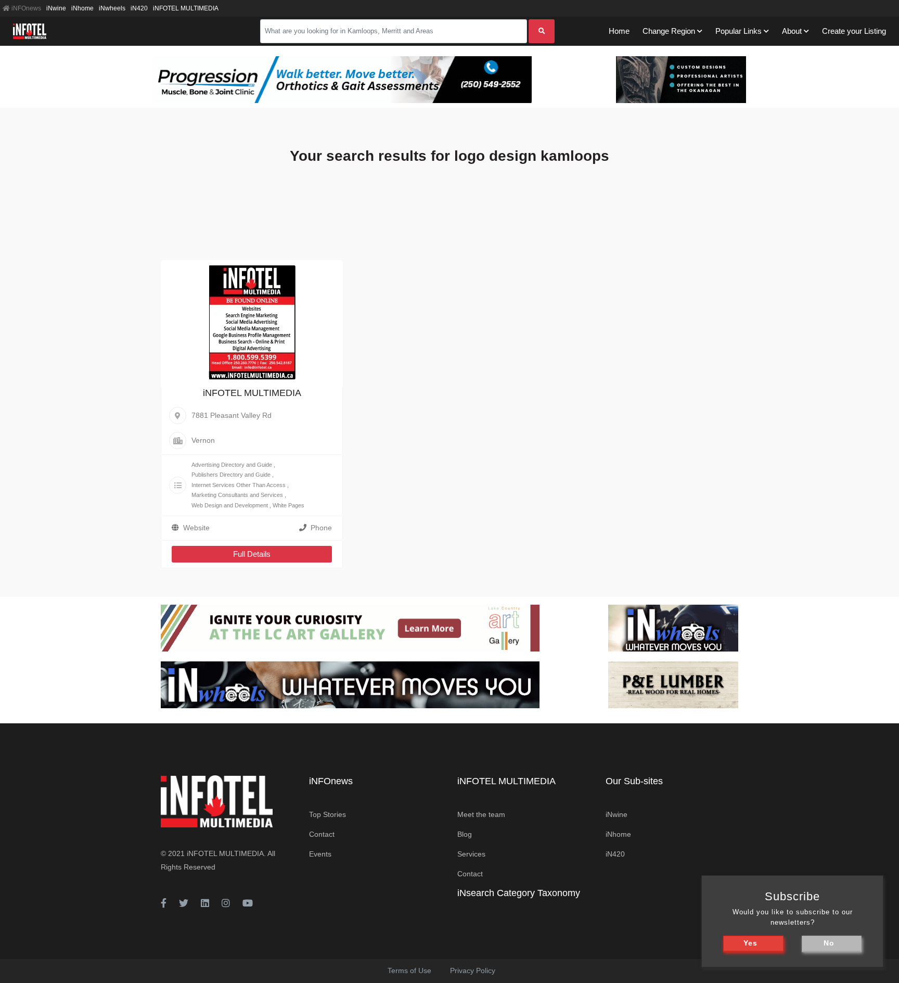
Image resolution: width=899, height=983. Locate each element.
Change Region (669, 31)
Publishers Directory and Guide (231, 474)
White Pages (288, 505)
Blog (464, 834)
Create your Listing (854, 31)
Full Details (252, 554)
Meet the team (481, 814)
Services (471, 854)
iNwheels (112, 8)
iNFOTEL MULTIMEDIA (186, 8)
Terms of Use (409, 970)
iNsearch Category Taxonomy (518, 893)
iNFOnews (25, 8)
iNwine (56, 8)
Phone (321, 528)
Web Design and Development (229, 505)
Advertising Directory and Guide (231, 465)
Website (196, 528)
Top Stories (327, 814)
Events (320, 854)
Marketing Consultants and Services (237, 495)
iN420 (139, 8)
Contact (322, 834)
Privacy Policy (472, 970)
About (792, 31)
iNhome (82, 8)
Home (619, 31)
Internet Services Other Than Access (238, 485)
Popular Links (738, 31)
